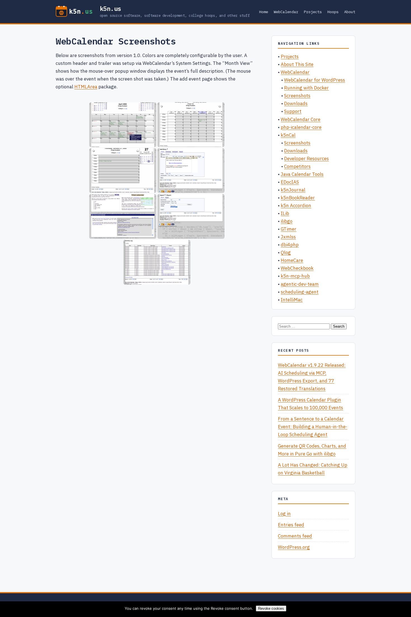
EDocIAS (290, 182)
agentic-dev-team (300, 284)
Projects (313, 11)
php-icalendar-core (301, 127)
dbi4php (290, 245)
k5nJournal (293, 190)
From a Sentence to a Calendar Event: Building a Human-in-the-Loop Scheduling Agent (312, 427)
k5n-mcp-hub (295, 276)
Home (263, 11)
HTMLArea (85, 87)
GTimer (288, 229)
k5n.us (110, 9)
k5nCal (288, 135)
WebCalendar (286, 11)
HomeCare (292, 260)
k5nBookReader (298, 198)
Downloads (296, 103)
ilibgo (286, 221)
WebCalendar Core (300, 119)
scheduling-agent (299, 292)
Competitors (297, 166)
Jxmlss (288, 237)
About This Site (297, 64)
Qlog (286, 252)
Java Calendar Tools (302, 174)
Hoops (333, 11)
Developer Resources (306, 158)
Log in (284, 513)
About (349, 11)
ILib (285, 213)
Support (292, 111)
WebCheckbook (297, 268)
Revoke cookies (271, 608)
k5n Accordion (296, 205)
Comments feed (295, 536)
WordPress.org (294, 547)
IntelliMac (292, 300)
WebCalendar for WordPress (314, 80)
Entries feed (291, 525)
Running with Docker (306, 88)
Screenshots (297, 96)
